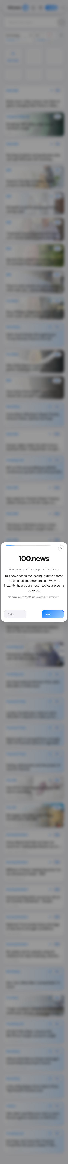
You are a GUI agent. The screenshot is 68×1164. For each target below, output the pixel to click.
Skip (10, 614)
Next (48, 614)
